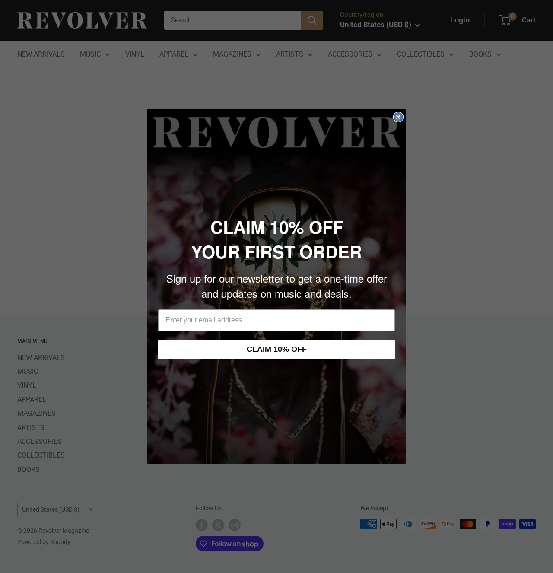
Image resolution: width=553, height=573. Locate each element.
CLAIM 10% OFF (277, 349)
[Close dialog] (398, 117)
